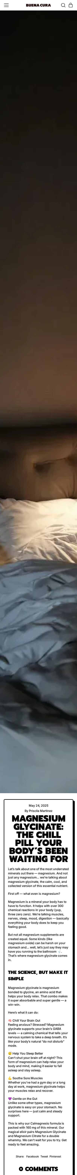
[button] (63, 5)
